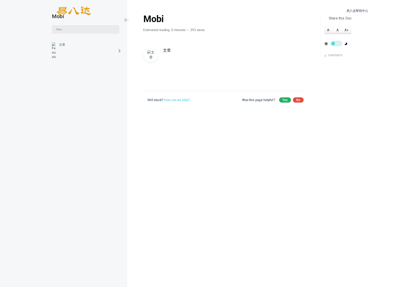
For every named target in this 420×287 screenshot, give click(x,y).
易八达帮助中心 (357, 10)
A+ (347, 30)
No (298, 100)
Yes (285, 100)
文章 (62, 44)
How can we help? (177, 100)
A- (329, 30)
